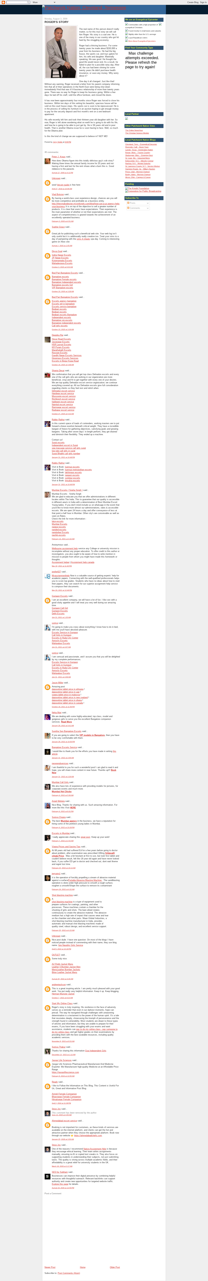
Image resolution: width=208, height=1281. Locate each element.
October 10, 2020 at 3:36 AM (63, 329)
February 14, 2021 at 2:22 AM (63, 539)
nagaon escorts (72, 475)
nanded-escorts (59, 529)
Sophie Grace (58, 227)
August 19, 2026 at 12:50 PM (63, 1188)
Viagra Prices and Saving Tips (66, 846)
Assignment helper (60, 562)
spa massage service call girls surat (69, 448)
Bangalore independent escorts (66, 323)
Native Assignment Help (95, 1149)
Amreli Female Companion (64, 1094)
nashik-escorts (59, 535)
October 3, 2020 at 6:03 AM (62, 267)
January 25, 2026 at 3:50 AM (63, 1139)
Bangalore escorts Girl (62, 285)
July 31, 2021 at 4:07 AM (61, 647)
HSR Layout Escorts (61, 344)
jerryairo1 (56, 873)
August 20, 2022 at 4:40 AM (62, 979)
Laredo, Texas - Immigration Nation (139, 150)
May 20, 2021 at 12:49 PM (62, 590)
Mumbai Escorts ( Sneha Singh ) (67, 490)
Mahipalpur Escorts (61, 643)
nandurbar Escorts (60, 532)
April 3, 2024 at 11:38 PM (61, 1103)
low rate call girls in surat (63, 451)
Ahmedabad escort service (64, 1120)
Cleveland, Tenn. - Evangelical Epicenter (141, 144)
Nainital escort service (62, 404)
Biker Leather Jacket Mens (64, 972)
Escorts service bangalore (64, 306)
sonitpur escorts (72, 478)
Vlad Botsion (58, 194)
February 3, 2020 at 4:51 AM (62, 221)
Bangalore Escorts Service (64, 747)
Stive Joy (56, 1109)
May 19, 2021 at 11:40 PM (62, 566)
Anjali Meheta (58, 801)
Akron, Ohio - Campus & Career (138, 177)
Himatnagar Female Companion (66, 1099)
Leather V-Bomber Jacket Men (66, 967)
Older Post (115, 1267)
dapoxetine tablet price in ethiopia (67, 689)
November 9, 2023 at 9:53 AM (63, 1041)
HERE (73, 807)
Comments (134, 208)
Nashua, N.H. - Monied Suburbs (137, 163)
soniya (55, 623)
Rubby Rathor (58, 419)
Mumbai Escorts (59, 524)
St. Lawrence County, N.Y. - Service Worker (142, 166)
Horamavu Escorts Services (65, 358)
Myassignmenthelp (61, 575)
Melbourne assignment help (65, 548)
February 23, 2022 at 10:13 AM (63, 868)
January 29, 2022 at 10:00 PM (63, 742)
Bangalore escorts (60, 276)
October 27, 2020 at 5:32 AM (63, 414)
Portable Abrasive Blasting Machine (85, 880)
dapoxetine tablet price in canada (67, 703)
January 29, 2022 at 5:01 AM (63, 725)
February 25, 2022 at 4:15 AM (63, 930)
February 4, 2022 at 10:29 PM (63, 827)
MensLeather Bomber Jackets (66, 969)
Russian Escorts (59, 352)
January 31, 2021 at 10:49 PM (63, 484)
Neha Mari (56, 712)
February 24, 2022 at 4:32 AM (63, 889)
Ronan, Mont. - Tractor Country (137, 153)
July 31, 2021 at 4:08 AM (61, 677)
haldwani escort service (63, 402)
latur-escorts (58, 521)
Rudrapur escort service (63, 410)
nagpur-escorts (59, 527)
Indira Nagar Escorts (61, 255)
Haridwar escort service (63, 393)
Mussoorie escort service (64, 396)
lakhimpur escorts (73, 472)
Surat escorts (58, 442)
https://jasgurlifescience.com (65, 1072)
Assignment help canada (82, 562)
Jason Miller (57, 682)
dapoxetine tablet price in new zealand (70, 697)
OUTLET (56, 955)
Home (82, 1267)
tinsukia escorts (72, 480)
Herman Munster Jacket (63, 994)
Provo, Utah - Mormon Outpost (137, 172)
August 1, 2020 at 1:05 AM (62, 245)
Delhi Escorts (58, 613)
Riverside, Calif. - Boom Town (137, 147)
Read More (66, 722)
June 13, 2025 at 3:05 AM (62, 1115)
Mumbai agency (69, 821)
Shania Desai (58, 370)
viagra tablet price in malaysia (66, 694)
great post (85, 837)
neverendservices (60, 763)
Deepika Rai (57, 335)
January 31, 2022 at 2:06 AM (63, 758)
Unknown (56, 178)
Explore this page (60, 1184)
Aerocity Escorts (60, 640)
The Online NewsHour (134, 130)
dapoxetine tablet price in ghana (67, 700)
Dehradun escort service (63, 391)
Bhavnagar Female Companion (66, 1096)
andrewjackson (59, 984)
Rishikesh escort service (63, 399)
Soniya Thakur (58, 1047)
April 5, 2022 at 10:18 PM (61, 949)
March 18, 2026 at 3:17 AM (62, 1166)
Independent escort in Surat (65, 445)
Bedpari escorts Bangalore (64, 314)
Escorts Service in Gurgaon (65, 632)
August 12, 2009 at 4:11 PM (62, 173)
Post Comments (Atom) (69, 1273)
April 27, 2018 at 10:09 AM (62, 189)
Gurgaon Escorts (60, 596)
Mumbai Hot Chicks (62, 791)
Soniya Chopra (59, 817)
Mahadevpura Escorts (62, 263)
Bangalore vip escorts (62, 320)
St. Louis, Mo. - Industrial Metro (137, 158)
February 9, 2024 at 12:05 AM (63, 1076)
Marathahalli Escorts (61, 350)
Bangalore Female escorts (64, 279)
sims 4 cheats (83, 239)
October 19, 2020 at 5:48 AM (63, 365)
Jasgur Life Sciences (62, 1060)
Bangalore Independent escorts (66, 282)
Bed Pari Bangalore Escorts (65, 273)
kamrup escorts (72, 467)
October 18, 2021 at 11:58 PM (63, 707)
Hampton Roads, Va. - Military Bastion (140, 169)
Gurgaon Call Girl (60, 608)
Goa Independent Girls (95, 1050)
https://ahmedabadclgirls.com (88, 1135)
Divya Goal (57, 251)
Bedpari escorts (59, 309)
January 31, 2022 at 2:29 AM (63, 776)
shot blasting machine (62, 901)
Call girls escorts (60, 325)
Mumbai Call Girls (60, 782)
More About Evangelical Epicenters (142, 41)
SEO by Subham (60, 1172)
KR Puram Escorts (61, 347)
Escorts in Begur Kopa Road (65, 361)
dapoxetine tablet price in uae (65, 692)
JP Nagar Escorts (60, 258)
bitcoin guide (63, 185)
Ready (55, 1082)
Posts (132, 203)
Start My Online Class (62, 1003)
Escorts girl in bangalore (63, 304)
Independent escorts (61, 317)
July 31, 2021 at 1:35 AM (61, 617)
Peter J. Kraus (58, 156)
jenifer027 (56, 571)
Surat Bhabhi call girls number (66, 453)
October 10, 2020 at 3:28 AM (63, 291)
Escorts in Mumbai (61, 833)
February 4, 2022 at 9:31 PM (62, 811)
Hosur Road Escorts (61, 339)
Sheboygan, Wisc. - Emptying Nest (139, 155)
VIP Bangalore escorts (62, 287)
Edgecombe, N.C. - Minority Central (139, 161)
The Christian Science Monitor (137, 133)
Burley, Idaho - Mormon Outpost (137, 174)
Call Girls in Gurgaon (61, 635)
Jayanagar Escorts (61, 342)
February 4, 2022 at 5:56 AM (62, 795)
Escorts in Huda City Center (65, 638)
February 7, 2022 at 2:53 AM (62, 841)
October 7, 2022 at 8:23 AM (62, 998)
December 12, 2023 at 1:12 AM (63, 1054)
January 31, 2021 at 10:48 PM (63, 457)
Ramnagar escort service (63, 407)
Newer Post (50, 1267)
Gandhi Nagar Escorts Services (67, 355)
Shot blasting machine (62, 895)
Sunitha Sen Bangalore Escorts (66, 731)
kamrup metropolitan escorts (78, 469)
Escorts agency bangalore (64, 301)
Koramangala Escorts (62, 260)
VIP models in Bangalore (92, 735)
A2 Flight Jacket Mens (62, 964)
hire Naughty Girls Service (70, 945)
